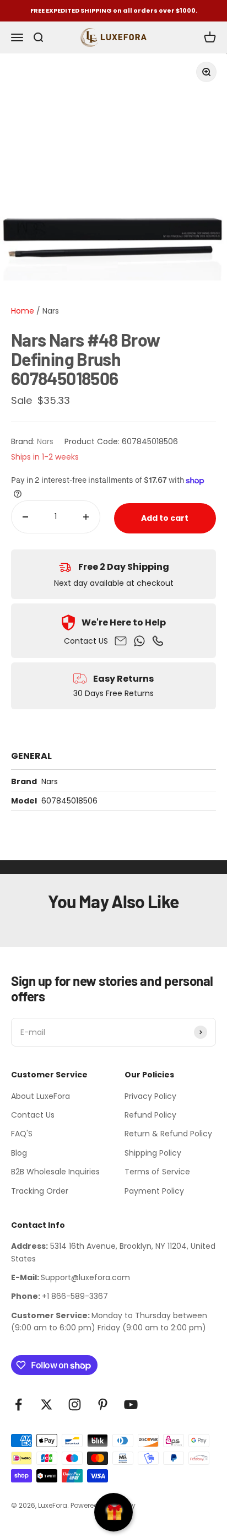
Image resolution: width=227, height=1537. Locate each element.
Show (113, 1512)
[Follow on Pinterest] (102, 1404)
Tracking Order (39, 1190)
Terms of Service (157, 1171)
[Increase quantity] (86, 517)
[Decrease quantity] (25, 517)
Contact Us (33, 1114)
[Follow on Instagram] (74, 1404)
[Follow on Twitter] (46, 1404)
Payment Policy (154, 1190)
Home (22, 310)
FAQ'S (22, 1133)
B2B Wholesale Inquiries (55, 1171)
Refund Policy (150, 1114)
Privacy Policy (150, 1096)
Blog (19, 1152)
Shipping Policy (153, 1152)
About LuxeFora (40, 1096)
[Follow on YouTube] (130, 1404)
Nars (50, 310)
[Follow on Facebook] (18, 1404)
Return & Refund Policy (168, 1133)
